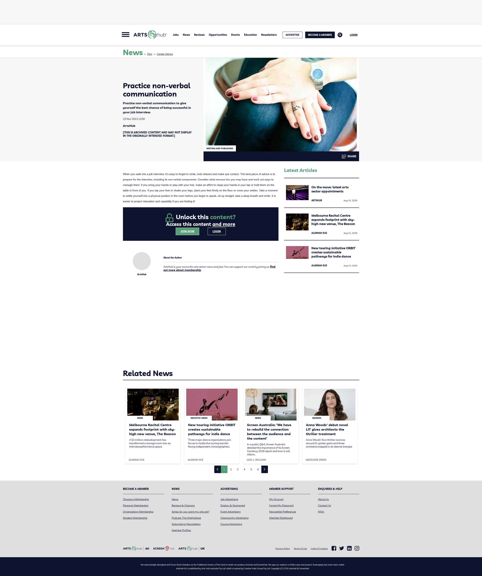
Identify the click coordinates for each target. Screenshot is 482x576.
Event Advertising (230, 511)
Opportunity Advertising (234, 518)
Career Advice (165, 54)
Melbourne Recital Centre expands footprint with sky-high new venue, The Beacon (333, 220)
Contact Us (324, 505)
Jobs (176, 34)
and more (223, 224)
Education (250, 34)
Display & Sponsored (232, 505)
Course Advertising (231, 524)
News (186, 34)
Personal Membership (135, 505)
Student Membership (135, 518)
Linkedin (349, 548)
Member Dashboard (281, 518)
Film (149, 54)
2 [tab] (231, 469)
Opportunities (218, 34)
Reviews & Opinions (183, 505)
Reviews (199, 34)
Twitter (341, 548)
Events (235, 34)
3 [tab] (237, 469)
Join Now (187, 231)
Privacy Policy (282, 548)
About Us (323, 499)
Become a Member (320, 34)
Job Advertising (229, 499)
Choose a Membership (136, 499)
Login (354, 34)
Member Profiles (181, 530)
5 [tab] (251, 469)
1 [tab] (224, 469)
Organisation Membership (138, 511)
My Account (276, 499)
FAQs (321, 511)
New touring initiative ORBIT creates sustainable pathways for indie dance (333, 252)
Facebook (334, 548)
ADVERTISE (292, 34)
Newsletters (269, 34)
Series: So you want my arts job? (190, 511)
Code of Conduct (319, 548)
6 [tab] (258, 469)
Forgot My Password (281, 505)
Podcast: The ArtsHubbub (186, 518)
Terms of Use (300, 548)
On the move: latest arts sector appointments (330, 189)
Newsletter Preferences (282, 511)
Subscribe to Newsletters (186, 524)
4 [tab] (244, 469)
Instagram (357, 548)
